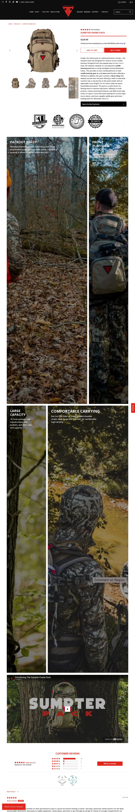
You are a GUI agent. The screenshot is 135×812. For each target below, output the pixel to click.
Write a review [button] (110, 763)
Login (123, 2)
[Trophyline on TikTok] (13, 2)
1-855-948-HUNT (26, 2)
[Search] (130, 12)
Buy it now (115, 50)
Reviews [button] (133, 408)
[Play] (43, 50)
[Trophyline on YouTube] (17, 2)
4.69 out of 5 (31, 762)
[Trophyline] (68, 12)
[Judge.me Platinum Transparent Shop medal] (73, 780)
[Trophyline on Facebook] (6, 2)
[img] (12, 798)
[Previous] (10, 50)
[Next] (77, 50)
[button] (38, 12)
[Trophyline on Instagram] (10, 2)
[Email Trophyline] (3, 2)
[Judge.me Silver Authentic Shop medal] (62, 780)
